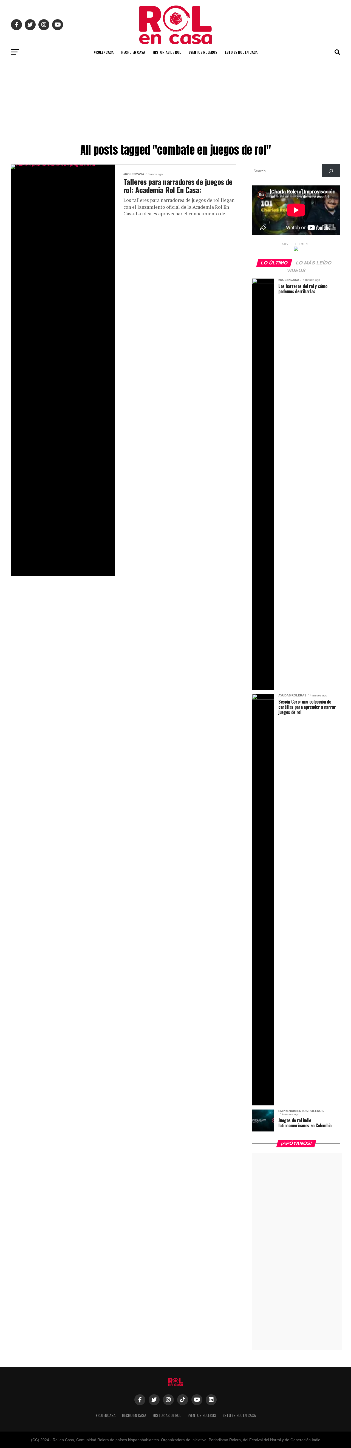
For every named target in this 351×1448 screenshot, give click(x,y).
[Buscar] (331, 170)
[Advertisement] (175, 100)
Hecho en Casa (133, 52)
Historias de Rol (167, 52)
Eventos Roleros (203, 52)
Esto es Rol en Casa (241, 52)
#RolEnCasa (104, 52)
